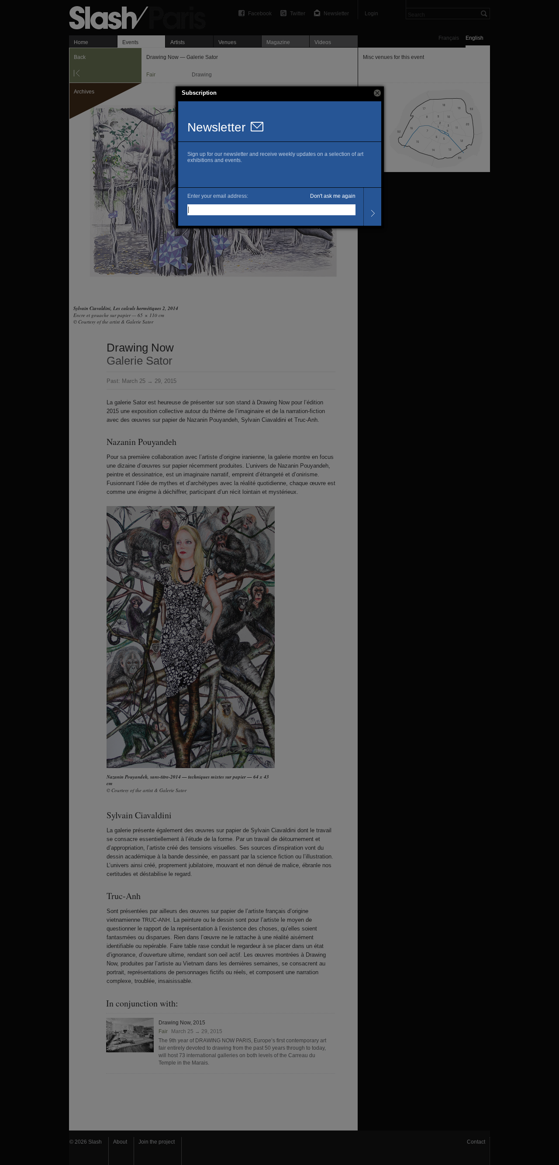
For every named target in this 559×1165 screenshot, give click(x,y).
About (120, 1142)
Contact (476, 1142)
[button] (377, 93)
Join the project (156, 1142)
